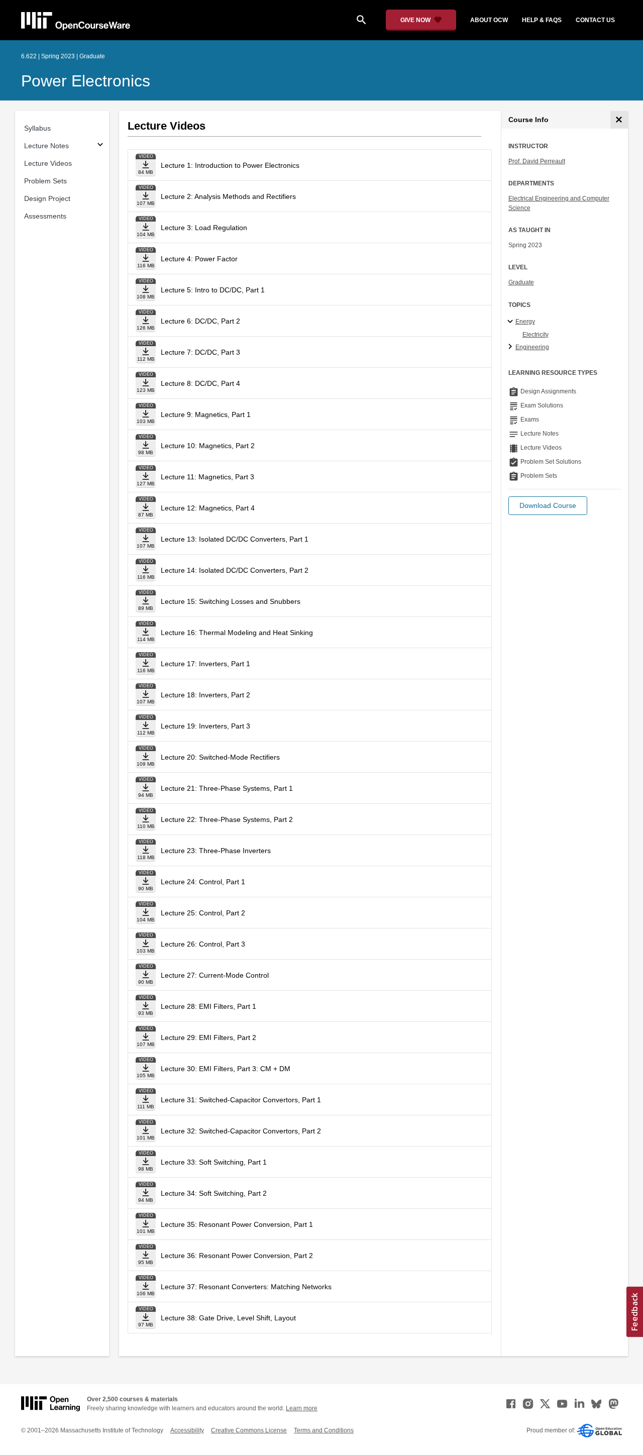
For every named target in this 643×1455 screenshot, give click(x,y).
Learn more (301, 1408)
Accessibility (187, 1430)
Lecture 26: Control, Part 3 (203, 944)
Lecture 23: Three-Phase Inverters (216, 851)
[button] (547, 505)
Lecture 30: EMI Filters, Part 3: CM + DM (225, 1069)
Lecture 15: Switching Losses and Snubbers (230, 601)
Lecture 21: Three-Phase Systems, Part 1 (227, 788)
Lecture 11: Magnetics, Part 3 (207, 477)
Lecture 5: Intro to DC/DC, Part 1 (213, 290)
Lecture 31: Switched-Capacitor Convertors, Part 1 (241, 1100)
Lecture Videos (48, 163)
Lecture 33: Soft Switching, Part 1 (214, 1162)
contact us (595, 20)
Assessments (45, 216)
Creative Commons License (249, 1430)
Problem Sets (45, 181)
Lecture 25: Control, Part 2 (203, 913)
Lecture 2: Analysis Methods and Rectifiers (228, 196)
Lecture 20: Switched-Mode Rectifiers (220, 757)
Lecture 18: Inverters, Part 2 (205, 695)
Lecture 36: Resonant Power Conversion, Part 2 (237, 1256)
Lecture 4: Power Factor (199, 259)
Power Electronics (85, 81)
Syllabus (37, 128)
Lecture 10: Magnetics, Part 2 (208, 446)
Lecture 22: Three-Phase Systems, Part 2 (227, 819)
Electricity (535, 334)
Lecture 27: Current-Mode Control (215, 975)
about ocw (489, 20)
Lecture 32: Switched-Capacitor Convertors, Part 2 (241, 1131)
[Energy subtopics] (511, 322)
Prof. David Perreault (536, 161)
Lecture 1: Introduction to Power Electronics (230, 165)
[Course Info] (619, 120)
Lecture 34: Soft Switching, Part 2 (214, 1193)
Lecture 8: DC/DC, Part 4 (200, 383)
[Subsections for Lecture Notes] (100, 146)
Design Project (47, 198)
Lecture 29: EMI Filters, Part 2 (208, 1037)
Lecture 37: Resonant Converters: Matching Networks (246, 1287)
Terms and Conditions (324, 1430)
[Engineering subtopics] (511, 347)
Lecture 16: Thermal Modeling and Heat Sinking (237, 633)
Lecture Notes (46, 146)
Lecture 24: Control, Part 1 (203, 882)
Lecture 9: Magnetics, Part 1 (206, 414)
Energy (525, 321)
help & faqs (542, 20)
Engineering (532, 347)
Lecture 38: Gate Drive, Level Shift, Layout (228, 1318)
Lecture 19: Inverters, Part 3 (205, 726)
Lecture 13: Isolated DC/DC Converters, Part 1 (234, 539)
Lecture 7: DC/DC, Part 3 (200, 352)
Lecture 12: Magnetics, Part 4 (208, 508)
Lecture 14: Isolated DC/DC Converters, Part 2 (234, 570)
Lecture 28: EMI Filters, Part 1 (208, 1006)
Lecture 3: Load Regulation (204, 228)
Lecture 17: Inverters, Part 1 (205, 664)
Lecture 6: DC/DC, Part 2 (200, 321)
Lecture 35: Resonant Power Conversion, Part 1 (237, 1224)
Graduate (521, 282)
